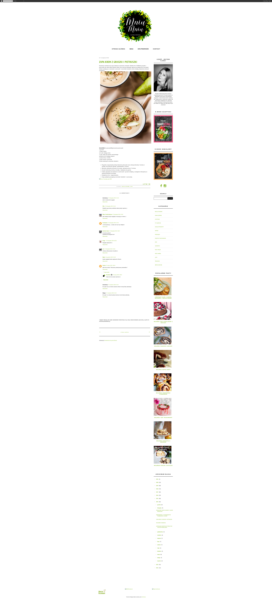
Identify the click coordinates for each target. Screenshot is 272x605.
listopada (159, 508)
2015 (157, 498)
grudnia (159, 504)
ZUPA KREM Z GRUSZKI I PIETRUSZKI (118, 62)
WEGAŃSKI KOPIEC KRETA (163, 369)
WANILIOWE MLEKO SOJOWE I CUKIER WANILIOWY (164, 511)
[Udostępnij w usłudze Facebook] (148, 184)
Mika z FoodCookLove (107, 214)
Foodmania (105, 222)
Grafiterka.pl (144, 596)
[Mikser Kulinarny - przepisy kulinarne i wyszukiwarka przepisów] (102, 594)
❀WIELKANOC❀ (158, 265)
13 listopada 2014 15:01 (117, 214)
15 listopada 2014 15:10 (109, 249)
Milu (103, 206)
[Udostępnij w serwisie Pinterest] (149, 184)
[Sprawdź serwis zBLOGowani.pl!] (129, 589)
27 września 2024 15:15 (111, 293)
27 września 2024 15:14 (113, 284)
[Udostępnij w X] (146, 184)
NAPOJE (156, 230)
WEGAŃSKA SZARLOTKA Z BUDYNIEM (163, 441)
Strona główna (125, 332)
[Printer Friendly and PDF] (105, 179)
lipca (158, 541)
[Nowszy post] (100, 332)
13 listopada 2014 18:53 (111, 240)
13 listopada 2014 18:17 (114, 231)
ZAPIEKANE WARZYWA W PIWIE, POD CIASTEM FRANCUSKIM (164, 527)
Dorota (104, 265)
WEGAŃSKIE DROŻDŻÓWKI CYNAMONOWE (163, 393)
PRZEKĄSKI (157, 234)
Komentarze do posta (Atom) (110, 340)
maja (158, 548)
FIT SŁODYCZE (158, 223)
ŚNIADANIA (157, 261)
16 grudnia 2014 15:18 (110, 257)
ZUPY (131, 186)
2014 (157, 501)
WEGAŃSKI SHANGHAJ (161, 522)
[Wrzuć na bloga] (145, 184)
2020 (157, 482)
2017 (157, 492)
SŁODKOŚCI (157, 246)
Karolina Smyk (106, 231)
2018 (157, 488)
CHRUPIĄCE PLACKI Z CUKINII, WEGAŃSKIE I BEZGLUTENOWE (163, 297)
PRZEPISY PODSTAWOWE (160, 238)
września (159, 535)
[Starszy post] (149, 332)
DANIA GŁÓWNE (158, 215)
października (160, 531)
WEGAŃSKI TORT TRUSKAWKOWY (163, 417)
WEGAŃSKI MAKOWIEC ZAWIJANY (163, 346)
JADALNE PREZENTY (159, 226)
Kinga (104, 240)
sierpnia (159, 538)
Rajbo (104, 257)
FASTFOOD (157, 219)
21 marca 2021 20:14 (110, 265)
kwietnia (159, 551)
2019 (157, 485)
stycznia (159, 561)
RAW (156, 242)
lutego (158, 557)
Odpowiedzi (106, 272)
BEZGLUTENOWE (126, 186)
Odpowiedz (105, 201)
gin (103, 249)
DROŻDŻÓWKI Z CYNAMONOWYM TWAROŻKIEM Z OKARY (163, 515)
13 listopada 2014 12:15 (113, 198)
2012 (157, 567)
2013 (157, 564)
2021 (157, 479)
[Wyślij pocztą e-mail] (143, 184)
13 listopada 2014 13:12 (110, 206)
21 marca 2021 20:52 (117, 274)
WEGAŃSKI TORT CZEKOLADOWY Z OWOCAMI (163, 322)
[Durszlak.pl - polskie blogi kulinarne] (156, 589)
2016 (157, 495)
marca (158, 554)
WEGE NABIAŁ (158, 253)
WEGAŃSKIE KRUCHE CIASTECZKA (163, 465)
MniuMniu (108, 274)
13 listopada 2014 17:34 (113, 222)
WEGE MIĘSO (158, 249)
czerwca (159, 544)
